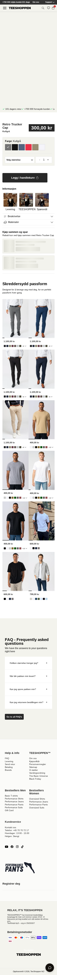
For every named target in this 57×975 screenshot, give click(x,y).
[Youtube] (6, 846)
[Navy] (22, 147)
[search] (43, 8)
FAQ (7, 758)
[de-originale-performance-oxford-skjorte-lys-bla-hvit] (46, 599)
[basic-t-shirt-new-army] (39, 447)
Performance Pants (14, 804)
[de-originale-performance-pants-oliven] (10, 346)
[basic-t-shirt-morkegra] (44, 447)
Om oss (36, 2)
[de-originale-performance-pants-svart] (5, 346)
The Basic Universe (38, 776)
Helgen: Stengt (12, 836)
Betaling (9, 767)
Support (48, 2)
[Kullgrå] (8, 147)
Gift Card (9, 810)
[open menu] (4, 8)
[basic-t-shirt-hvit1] (31, 447)
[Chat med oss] (49, 967)
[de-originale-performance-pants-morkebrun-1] (15, 346)
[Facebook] (12, 846)
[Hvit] (42, 147)
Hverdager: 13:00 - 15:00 (17, 833)
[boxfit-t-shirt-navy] (36, 548)
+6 (23, 346)
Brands (8, 770)
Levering (9, 761)
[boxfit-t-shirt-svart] (33, 548)
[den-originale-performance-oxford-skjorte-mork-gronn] (39, 599)
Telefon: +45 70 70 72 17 (17, 830)
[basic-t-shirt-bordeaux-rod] (46, 447)
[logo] (20, 8)
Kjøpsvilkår (34, 761)
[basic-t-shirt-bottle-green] (41, 447)
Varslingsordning (37, 773)
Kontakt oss (10, 827)
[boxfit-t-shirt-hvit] (31, 548)
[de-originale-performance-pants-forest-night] (20, 346)
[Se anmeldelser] (28, 118)
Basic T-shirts (11, 796)
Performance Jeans (14, 801)
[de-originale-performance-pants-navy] (7, 346)
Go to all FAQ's (14, 717)
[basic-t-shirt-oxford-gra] (33, 447)
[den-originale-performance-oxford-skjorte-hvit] (33, 599)
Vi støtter (33, 770)
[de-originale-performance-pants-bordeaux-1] (12, 346)
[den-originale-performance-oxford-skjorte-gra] (31, 599)
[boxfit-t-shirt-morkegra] (39, 548)
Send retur (10, 764)
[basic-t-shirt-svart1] (36, 447)
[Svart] (15, 147)
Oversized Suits (36, 807)
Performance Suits (14, 807)
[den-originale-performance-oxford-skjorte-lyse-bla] (41, 599)
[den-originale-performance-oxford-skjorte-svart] (44, 599)
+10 (49, 447)
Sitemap (33, 767)
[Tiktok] (22, 846)
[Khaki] (35, 147)
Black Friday (35, 779)
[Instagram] (17, 846)
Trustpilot (28, 950)
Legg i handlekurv (23, 177)
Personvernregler (37, 764)
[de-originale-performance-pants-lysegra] (18, 346)
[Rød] (28, 147)
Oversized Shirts (37, 799)
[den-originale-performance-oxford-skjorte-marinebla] (36, 599)
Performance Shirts (14, 798)
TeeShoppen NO (37, 971)
